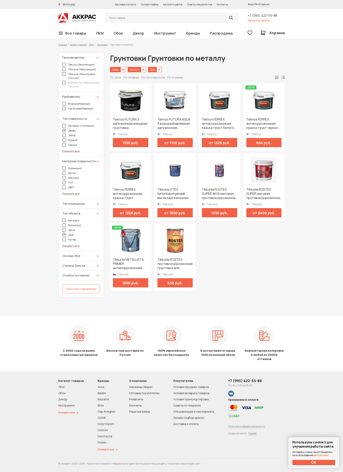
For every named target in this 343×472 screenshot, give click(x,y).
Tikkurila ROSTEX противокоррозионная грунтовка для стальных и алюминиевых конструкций (175, 264)
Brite (101, 405)
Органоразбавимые (80, 108)
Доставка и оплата (125, 4)
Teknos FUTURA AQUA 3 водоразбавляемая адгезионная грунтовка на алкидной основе (174, 123)
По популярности (153, 77)
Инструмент (165, 33)
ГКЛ (70, 182)
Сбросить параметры (81, 289)
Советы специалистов (199, 4)
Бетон (72, 173)
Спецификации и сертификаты (193, 411)
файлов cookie (321, 455)
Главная (62, 44)
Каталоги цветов (172, 4)
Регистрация (261, 4)
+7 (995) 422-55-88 (262, 15)
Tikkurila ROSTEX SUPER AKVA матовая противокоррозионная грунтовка (219, 193)
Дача (71, 230)
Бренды (193, 33)
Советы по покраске (187, 405)
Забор (72, 135)
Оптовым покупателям (144, 393)
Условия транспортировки (191, 399)
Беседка (73, 220)
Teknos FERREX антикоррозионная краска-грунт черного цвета (263, 123)
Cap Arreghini (106, 411)
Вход (250, 4)
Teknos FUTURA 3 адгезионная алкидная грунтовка (130, 123)
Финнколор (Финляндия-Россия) (84, 84)
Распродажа (221, 33)
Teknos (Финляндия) (81, 64)
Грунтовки (102, 44)
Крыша (72, 145)
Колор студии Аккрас (77, 18)
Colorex (103, 430)
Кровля (72, 140)
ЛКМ (100, 33)
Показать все (71, 151)
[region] (81, 175)
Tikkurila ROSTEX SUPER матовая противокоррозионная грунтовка (263, 193)
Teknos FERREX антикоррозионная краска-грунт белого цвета (218, 123)
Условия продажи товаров (191, 387)
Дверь (72, 130)
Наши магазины (139, 411)
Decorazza (105, 436)
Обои (118, 33)
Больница (74, 225)
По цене (115, 77)
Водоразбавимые (79, 103)
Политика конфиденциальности (246, 426)
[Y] (231, 17)
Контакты (222, 4)
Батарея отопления (81, 125)
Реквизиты (136, 399)
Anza (101, 387)
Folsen (102, 442)
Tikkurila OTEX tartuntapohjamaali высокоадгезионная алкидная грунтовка (172, 193)
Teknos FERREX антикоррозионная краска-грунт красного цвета (127, 193)
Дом (71, 234)
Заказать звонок (259, 20)
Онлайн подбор (149, 4)
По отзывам (175, 77)
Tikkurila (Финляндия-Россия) (82, 76)
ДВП (71, 187)
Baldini (102, 393)
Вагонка (73, 178)
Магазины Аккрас (141, 387)
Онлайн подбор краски (188, 418)
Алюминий (75, 168)
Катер (72, 239)
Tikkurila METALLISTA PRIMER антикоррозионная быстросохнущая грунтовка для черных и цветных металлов (129, 264)
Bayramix (103, 399)
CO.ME (102, 418)
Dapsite (252, 433)
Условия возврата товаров (191, 393)
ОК (313, 462)
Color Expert (106, 424)
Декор (138, 33)
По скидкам (131, 77)
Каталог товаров (78, 44)
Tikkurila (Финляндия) (82, 69)
